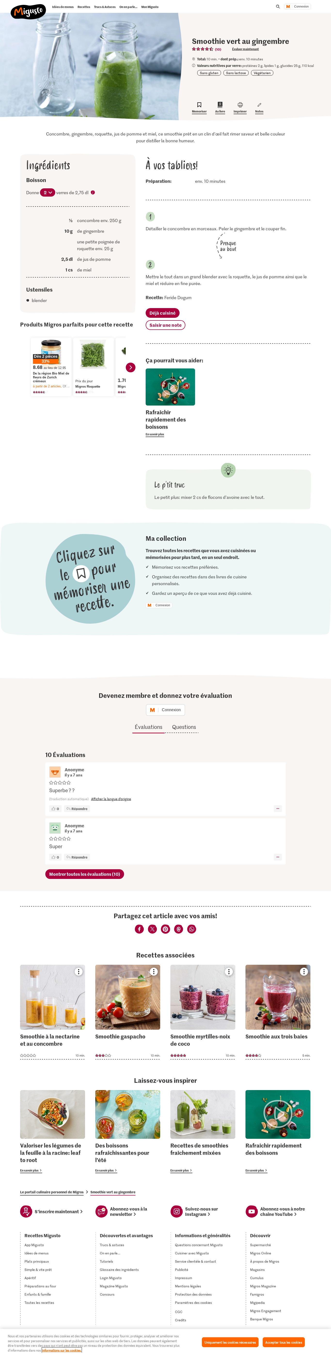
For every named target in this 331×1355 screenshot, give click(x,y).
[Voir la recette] (52, 1012)
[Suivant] (130, 367)
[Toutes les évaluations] (203, 49)
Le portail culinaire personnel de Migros (52, 1192)
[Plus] (278, 808)
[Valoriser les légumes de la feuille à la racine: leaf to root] (52, 1131)
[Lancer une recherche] (278, 6)
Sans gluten (209, 73)
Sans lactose (236, 73)
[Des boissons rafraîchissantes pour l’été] (127, 1131)
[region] (165, 1342)
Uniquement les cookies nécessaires (230, 1342)
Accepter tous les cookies (283, 1342)
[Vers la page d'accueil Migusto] (28, 8)
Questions (184, 726)
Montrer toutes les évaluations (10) (84, 874)
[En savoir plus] (170, 422)
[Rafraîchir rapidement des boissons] (277, 1131)
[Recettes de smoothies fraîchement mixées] (202, 1131)
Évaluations (148, 726)
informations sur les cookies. (61, 1350)
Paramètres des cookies (193, 1302)
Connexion (301, 6)
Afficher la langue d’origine (111, 799)
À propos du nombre (93, 193)
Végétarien (262, 73)
